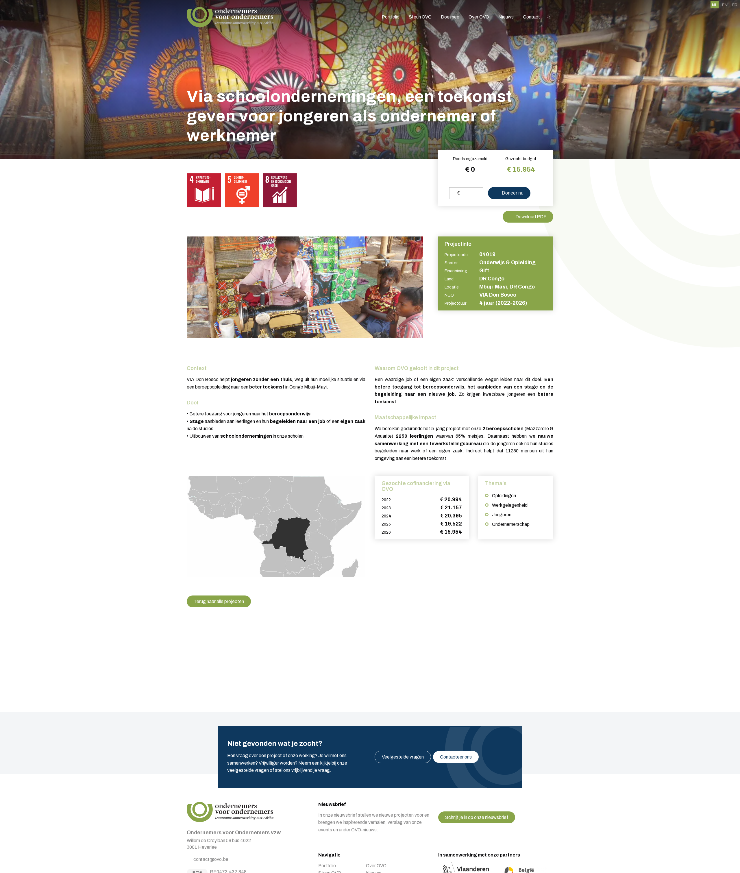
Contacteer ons (456, 756)
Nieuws (506, 16)
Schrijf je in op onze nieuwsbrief (476, 817)
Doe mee (450, 16)
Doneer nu (512, 192)
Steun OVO (420, 16)
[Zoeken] (549, 17)
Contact (531, 16)
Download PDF (530, 216)
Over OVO (479, 16)
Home (230, 17)
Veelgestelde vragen (403, 756)
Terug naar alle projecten (219, 601)
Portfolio (390, 16)
